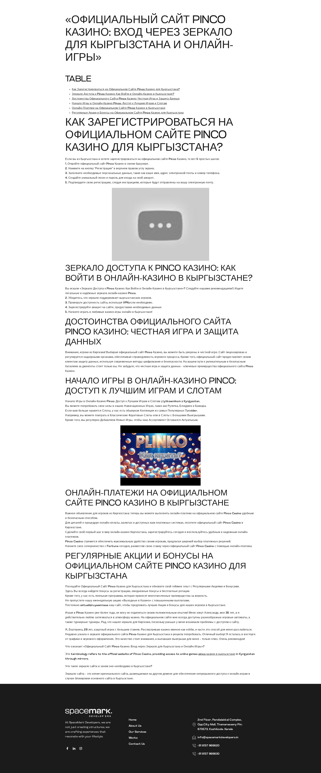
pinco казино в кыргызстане (216, 654)
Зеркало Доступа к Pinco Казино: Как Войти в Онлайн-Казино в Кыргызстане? (123, 94)
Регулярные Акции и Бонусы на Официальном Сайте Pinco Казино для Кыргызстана (128, 113)
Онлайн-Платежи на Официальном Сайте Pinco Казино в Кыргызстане (118, 108)
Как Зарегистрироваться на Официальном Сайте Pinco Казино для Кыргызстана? (126, 89)
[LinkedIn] (75, 748)
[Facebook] (68, 748)
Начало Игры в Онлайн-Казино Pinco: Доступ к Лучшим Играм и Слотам (119, 103)
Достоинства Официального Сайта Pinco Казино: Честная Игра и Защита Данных (126, 99)
